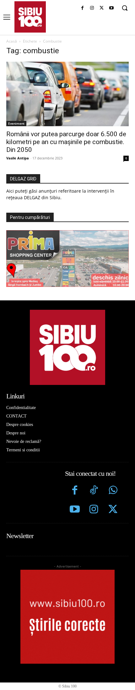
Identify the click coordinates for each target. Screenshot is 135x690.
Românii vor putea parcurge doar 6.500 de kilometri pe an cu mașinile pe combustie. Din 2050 (66, 141)
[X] (101, 8)
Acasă (11, 41)
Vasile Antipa (17, 158)
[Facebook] (82, 8)
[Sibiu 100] (30, 17)
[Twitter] (112, 510)
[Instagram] (92, 8)
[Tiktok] (93, 491)
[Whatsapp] (112, 491)
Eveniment (16, 123)
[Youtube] (111, 8)
